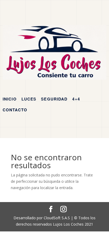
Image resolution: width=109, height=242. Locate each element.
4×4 (76, 99)
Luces (29, 99)
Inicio (10, 99)
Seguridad (54, 99)
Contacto (15, 110)
